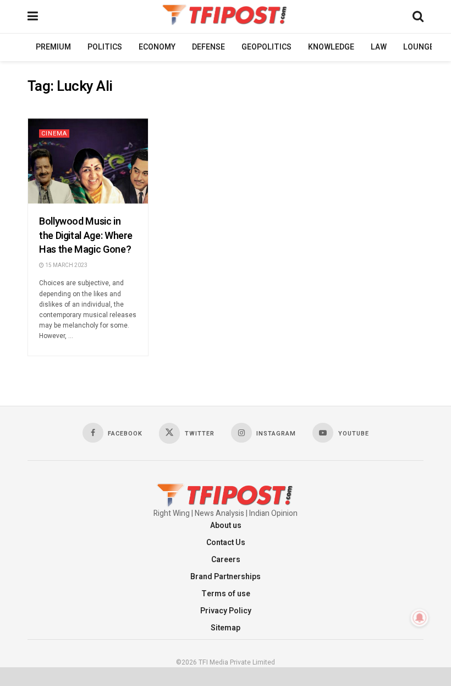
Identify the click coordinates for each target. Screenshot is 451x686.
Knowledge (331, 47)
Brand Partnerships (225, 576)
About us (225, 525)
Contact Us (225, 542)
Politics (104, 47)
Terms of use (225, 594)
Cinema (54, 133)
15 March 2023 (65, 265)
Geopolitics (266, 47)
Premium (53, 47)
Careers (225, 559)
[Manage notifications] (419, 618)
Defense (208, 47)
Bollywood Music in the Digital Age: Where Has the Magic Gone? (86, 235)
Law (379, 47)
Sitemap (225, 628)
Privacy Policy (225, 611)
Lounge (418, 47)
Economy (157, 47)
